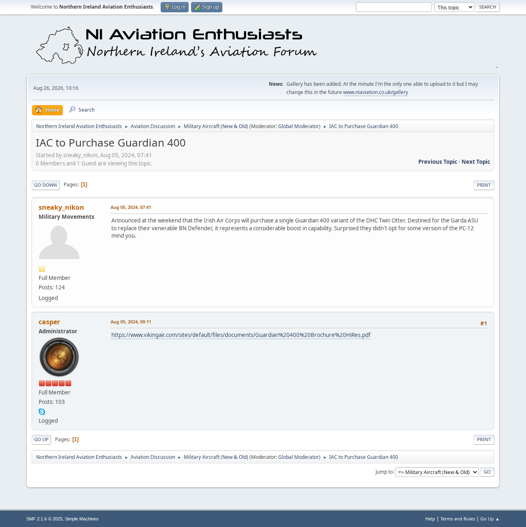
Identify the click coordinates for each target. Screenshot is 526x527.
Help (430, 519)
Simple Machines (82, 518)
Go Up (41, 439)
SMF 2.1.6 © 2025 (44, 518)
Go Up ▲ (490, 519)
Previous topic (437, 161)
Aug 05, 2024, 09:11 (131, 321)
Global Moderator (298, 126)
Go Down (45, 185)
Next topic (475, 161)
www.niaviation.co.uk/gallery (375, 92)
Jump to (384, 471)
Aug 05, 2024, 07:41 (131, 207)
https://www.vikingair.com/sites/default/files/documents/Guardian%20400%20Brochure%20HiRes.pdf (241, 335)
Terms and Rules (458, 519)
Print (484, 185)
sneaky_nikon (61, 207)
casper (49, 321)
